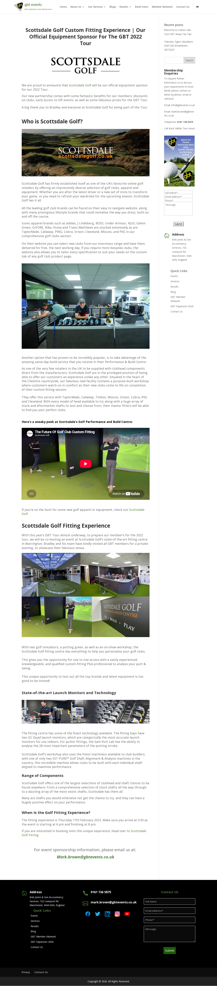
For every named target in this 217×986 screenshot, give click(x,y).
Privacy (26, 972)
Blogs (113, 7)
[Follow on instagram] (117, 914)
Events (174, 276)
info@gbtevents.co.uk (183, 105)
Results (124, 7)
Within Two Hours (185, 128)
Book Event (141, 7)
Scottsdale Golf (80, 85)
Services (175, 281)
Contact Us (182, 7)
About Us (75, 7)
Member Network (162, 7)
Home (63, 7)
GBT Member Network (43, 936)
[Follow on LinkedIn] (107, 914)
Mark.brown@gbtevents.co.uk (85, 857)
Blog (173, 291)
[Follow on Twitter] (97, 914)
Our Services (95, 7)
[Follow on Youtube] (127, 914)
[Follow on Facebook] (88, 914)
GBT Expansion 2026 (182, 306)
